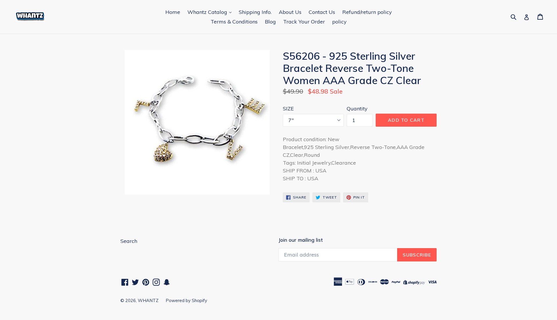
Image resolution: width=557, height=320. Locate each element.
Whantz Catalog (208, 12)
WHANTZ (148, 300)
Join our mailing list (300, 240)
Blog (270, 21)
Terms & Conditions (234, 21)
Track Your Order (304, 21)
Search (128, 241)
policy (339, 21)
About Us (290, 12)
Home (172, 12)
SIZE (288, 108)
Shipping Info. (255, 12)
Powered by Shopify (186, 300)
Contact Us (322, 12)
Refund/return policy (367, 12)
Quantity (357, 108)
